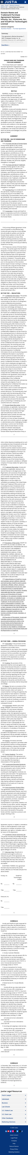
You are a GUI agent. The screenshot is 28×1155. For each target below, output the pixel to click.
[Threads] (15, 1131)
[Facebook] (11, 1131)
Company (14, 1140)
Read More (5, 45)
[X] (20, 1131)
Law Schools (6, 1107)
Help (14, 1143)
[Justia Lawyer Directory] (22, 1131)
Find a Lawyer (6, 1095)
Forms (6, 5)
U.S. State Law (6, 1114)
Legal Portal (14, 1138)
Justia (2, 5)
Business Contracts (14, 5)
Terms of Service (14, 1146)
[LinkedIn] (6, 1131)
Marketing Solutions (8, 1122)
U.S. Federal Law (7, 1110)
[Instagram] (13, 1131)
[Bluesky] (17, 1131)
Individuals (5, 1099)
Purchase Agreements (19, 28)
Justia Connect (14, 1135)
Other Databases (7, 1118)
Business (5, 1103)
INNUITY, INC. (4, 7)
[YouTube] (8, 1131)
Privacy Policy (14, 1149)
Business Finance (6, 28)
